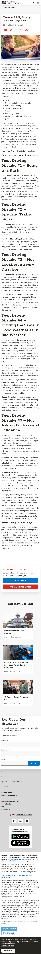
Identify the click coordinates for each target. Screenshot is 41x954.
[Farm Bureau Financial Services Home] (11, 2)
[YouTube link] (27, 821)
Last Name (5, 750)
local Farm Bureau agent (11, 543)
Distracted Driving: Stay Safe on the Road (18, 151)
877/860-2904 (11, 859)
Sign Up (34, 763)
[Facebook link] (14, 821)
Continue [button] (8, 951)
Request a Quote (21, 580)
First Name (5, 741)
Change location (24, 815)
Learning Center (9, 7)
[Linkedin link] (20, 821)
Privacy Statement (7, 946)
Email (3, 759)
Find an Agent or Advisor (20, 587)
